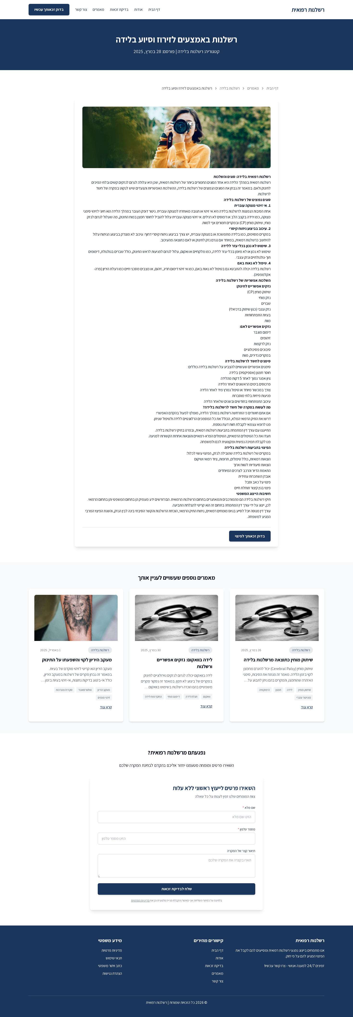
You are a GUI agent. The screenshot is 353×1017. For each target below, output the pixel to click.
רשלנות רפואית (308, 9)
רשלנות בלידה (230, 88)
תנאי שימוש (114, 958)
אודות (138, 9)
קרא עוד (307, 707)
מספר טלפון (246, 829)
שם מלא (249, 807)
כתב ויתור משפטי (110, 965)
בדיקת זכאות (119, 9)
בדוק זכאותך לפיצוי (250, 536)
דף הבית (154, 9)
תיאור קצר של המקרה (241, 851)
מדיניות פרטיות (112, 950)
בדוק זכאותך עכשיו (49, 9)
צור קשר (81, 9)
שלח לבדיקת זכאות (176, 888)
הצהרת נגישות (112, 973)
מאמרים (98, 9)
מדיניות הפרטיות (140, 900)
